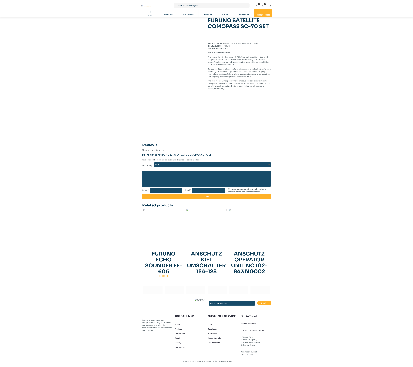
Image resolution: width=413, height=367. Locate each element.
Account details (214, 338)
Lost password (214, 343)
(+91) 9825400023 (248, 323)
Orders (210, 324)
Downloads (212, 329)
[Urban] (217, 290)
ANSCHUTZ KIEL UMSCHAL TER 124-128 (206, 262)
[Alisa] (153, 290)
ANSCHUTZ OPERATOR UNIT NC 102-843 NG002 (249, 262)
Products (179, 329)
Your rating (147, 165)
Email (188, 190)
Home (177, 324)
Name (145, 190)
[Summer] (196, 290)
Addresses (212, 333)
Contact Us (180, 347)
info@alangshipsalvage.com (252, 330)
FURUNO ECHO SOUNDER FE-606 (163, 262)
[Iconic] (174, 290)
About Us (179, 338)
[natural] (239, 290)
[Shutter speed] (260, 290)
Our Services (180, 333)
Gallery (178, 343)
